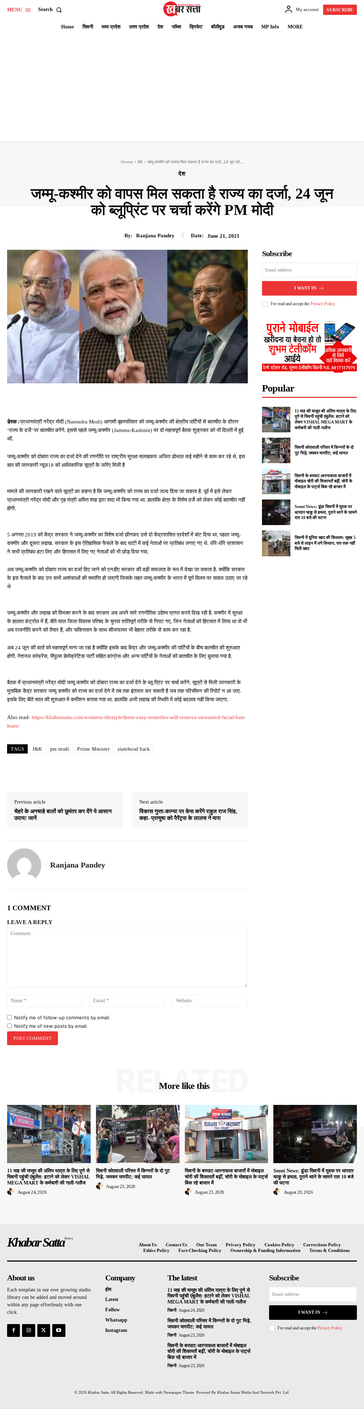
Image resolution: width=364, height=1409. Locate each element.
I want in (305, 288)
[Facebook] (107, 400)
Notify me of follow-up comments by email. (62, 1017)
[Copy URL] (189, 400)
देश (140, 162)
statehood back (134, 749)
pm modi (60, 749)
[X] (124, 400)
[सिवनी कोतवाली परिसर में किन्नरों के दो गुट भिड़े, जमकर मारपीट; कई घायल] (276, 450)
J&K (37, 749)
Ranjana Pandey (155, 235)
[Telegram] (173, 400)
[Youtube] (58, 1330)
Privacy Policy (322, 303)
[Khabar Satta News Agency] (183, 9)
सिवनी (172, 1310)
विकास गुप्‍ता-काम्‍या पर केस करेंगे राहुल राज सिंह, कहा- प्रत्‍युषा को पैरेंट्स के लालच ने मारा (188, 814)
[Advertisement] (182, 87)
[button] (51, 9)
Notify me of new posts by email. (51, 1026)
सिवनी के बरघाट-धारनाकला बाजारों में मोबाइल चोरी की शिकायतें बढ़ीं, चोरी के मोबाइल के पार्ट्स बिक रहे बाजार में (323, 481)
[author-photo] (11, 1192)
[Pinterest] (140, 400)
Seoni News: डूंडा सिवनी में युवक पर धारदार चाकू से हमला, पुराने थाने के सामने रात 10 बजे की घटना (326, 512)
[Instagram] (28, 1330)
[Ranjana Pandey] (24, 865)
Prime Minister (93, 749)
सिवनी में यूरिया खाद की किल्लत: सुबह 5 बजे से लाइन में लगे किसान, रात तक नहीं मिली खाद (325, 543)
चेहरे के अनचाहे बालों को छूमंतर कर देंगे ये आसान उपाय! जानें (63, 814)
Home (127, 162)
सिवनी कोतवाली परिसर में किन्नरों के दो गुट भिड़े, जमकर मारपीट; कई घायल (324, 450)
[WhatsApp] (156, 400)
